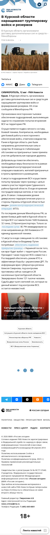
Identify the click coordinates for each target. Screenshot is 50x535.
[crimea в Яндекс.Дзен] (27, 399)
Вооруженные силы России (18, 342)
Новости (37, 337)
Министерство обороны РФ (20, 337)
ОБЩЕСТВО (19, 420)
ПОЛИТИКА (6, 420)
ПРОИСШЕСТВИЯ (34, 420)
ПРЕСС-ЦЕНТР (21, 428)
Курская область (24, 329)
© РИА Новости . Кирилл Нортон (12, 73)
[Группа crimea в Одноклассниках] (38, 399)
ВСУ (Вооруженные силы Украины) (25, 346)
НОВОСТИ (6, 428)
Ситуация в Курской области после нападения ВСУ (24, 333)
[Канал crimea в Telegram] (6, 399)
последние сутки (10, 226)
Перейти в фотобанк (30, 73)
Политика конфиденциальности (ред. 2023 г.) (22, 459)
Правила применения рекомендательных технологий (21, 463)
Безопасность (37, 342)
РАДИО (33, 428)
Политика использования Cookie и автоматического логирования (17, 455)
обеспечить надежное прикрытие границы (20, 246)
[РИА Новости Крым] (11, 10)
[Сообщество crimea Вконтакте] (17, 399)
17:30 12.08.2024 (7, 40)
